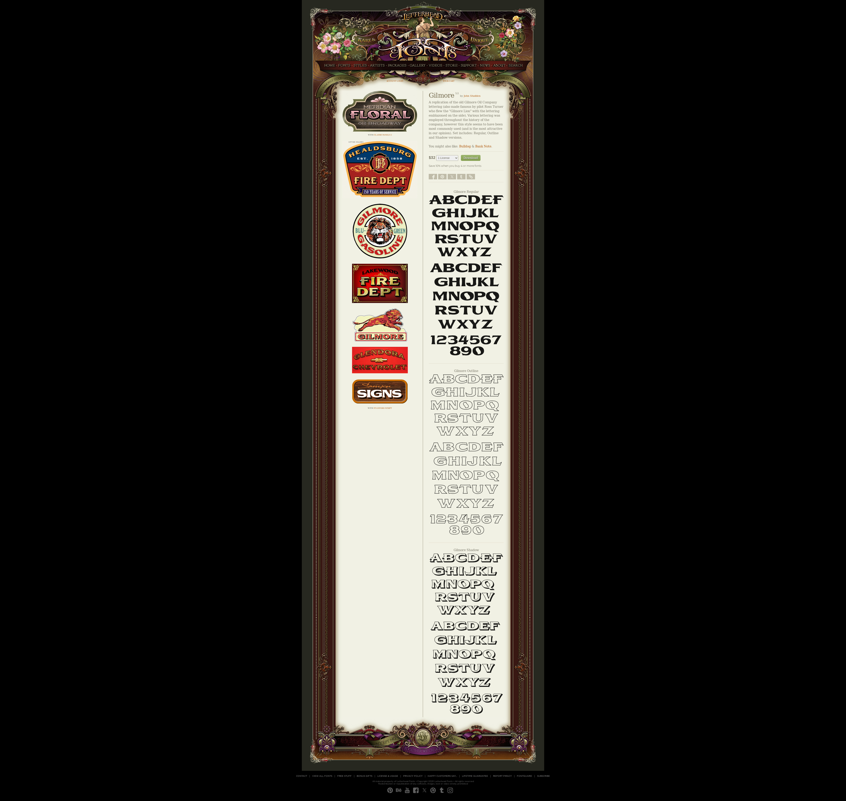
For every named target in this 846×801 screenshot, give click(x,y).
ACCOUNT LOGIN (394, 81)
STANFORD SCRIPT (383, 408)
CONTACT (301, 776)
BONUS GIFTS (364, 776)
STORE (451, 67)
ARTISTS (377, 67)
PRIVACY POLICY (413, 776)
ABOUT (499, 67)
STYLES (360, 67)
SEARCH (516, 67)
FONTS (344, 67)
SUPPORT (468, 67)
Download (471, 158)
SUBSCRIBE (543, 776)
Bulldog (465, 146)
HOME (328, 67)
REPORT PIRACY (502, 776)
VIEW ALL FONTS (322, 776)
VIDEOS (435, 67)
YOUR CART (449, 81)
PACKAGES (397, 67)
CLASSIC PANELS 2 (383, 135)
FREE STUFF (344, 776)
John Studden (472, 96)
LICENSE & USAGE (387, 776)
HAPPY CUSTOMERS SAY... (442, 776)
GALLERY (418, 67)
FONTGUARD (524, 776)
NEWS (485, 67)
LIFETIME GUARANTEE (475, 776)
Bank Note (483, 146)
